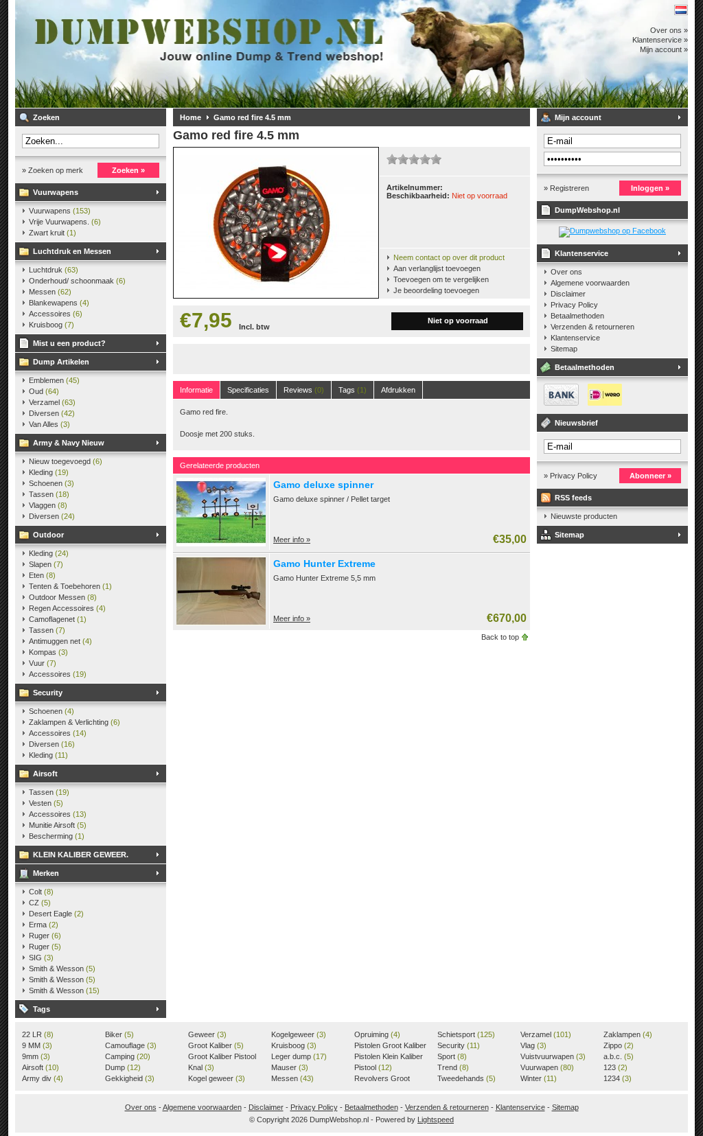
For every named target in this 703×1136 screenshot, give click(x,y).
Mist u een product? (69, 343)
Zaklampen (627, 1034)
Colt (41, 892)
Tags (41, 1009)
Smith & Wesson (62, 968)
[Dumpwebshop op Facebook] (612, 231)
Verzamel (52, 402)
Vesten (46, 803)
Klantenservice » (660, 40)
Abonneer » (650, 476)
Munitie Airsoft (58, 825)
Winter (538, 1078)
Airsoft (45, 773)
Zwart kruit (52, 233)
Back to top (500, 637)
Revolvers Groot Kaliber (382, 1079)
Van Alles (49, 424)
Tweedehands (466, 1078)
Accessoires (55, 314)
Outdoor (48, 535)
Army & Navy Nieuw (68, 443)
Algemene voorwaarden (590, 283)
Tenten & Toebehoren (70, 586)
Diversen (52, 413)
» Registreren (566, 188)
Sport (452, 1056)
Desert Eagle (56, 913)
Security (47, 692)
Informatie (196, 390)
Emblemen (54, 380)
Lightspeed (435, 1119)
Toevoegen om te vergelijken (441, 279)
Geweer (207, 1034)
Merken (46, 873)
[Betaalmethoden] (579, 403)
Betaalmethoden (577, 316)
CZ (40, 903)
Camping (127, 1056)
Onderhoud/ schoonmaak (77, 281)
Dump (123, 1067)
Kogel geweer (216, 1078)
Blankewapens (59, 303)
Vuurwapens (55, 192)
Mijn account (578, 117)
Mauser (289, 1067)
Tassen (49, 494)
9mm (36, 1056)
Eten (42, 575)
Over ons (566, 272)
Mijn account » (664, 49)
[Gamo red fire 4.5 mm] (276, 295)
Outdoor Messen (63, 597)
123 (615, 1067)
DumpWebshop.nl (197, 54)
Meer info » (291, 539)
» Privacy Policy (570, 476)
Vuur (42, 663)
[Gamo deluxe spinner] (221, 544)
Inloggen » (650, 188)
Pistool (373, 1067)
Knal (201, 1067)
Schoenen (51, 483)
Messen (50, 292)
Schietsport (466, 1034)
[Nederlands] (681, 10)
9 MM (37, 1045)
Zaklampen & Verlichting (74, 722)
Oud (44, 391)
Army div (42, 1078)
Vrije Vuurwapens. (65, 222)
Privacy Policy (574, 305)
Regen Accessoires (67, 608)
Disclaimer (568, 294)
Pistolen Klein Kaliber (388, 1057)
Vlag (533, 1045)
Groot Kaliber (216, 1045)
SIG (41, 957)
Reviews (304, 390)
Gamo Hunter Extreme (324, 563)
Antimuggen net (60, 641)
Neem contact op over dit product (449, 257)
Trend (453, 1067)
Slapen (46, 564)
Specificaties (248, 390)
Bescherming (56, 836)
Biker (119, 1034)
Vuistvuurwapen (553, 1056)
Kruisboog (51, 325)
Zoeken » (128, 170)
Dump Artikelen (61, 362)
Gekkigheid (129, 1078)
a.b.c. (618, 1056)
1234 (617, 1078)
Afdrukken (398, 390)
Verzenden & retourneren (592, 327)
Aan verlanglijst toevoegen (437, 268)
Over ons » (669, 30)
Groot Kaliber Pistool (222, 1057)
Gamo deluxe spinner (323, 484)
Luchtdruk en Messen (72, 251)
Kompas (48, 652)
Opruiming (377, 1034)
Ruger (45, 935)
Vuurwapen (547, 1067)
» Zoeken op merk (52, 170)
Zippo (618, 1045)
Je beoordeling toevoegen (436, 290)
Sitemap (564, 349)
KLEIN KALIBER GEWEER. (80, 854)
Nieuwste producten (584, 516)
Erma (43, 924)
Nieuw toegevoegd (65, 461)
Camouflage (131, 1045)
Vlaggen (48, 505)
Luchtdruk (53, 270)
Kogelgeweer (298, 1034)
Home (190, 117)
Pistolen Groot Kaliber (390, 1046)
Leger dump (299, 1056)
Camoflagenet (58, 619)
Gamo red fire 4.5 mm (252, 117)
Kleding (49, 472)
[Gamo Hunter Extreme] (221, 622)
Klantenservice (581, 253)
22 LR (38, 1034)
